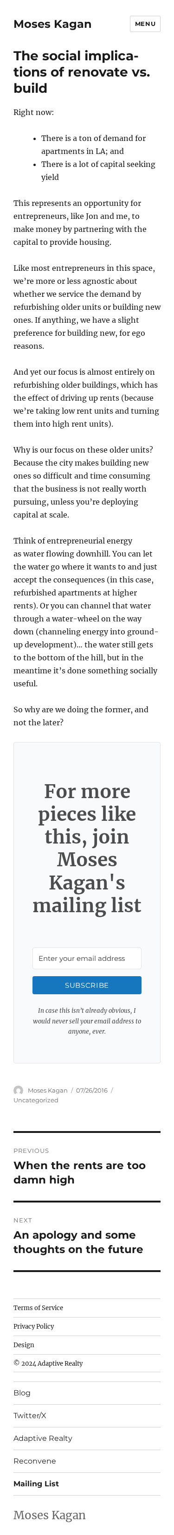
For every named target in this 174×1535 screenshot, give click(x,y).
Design (23, 1345)
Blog (22, 1392)
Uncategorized (35, 1100)
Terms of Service (38, 1308)
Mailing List (36, 1483)
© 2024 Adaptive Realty (48, 1364)
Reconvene (34, 1461)
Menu (145, 23)
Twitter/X (29, 1415)
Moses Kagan (52, 24)
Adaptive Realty (42, 1438)
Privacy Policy (33, 1326)
